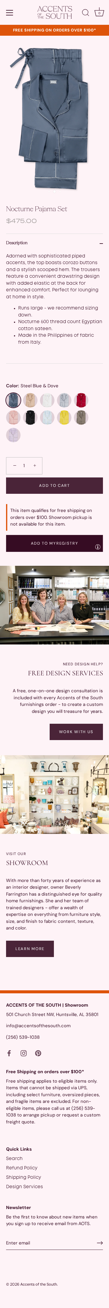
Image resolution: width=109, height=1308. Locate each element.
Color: (32, 385)
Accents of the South (38, 1284)
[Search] (85, 13)
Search (14, 1159)
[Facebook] (9, 1053)
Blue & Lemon (47, 417)
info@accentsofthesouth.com (38, 1026)
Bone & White (47, 400)
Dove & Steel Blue (64, 400)
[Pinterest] (38, 1053)
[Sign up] (100, 1243)
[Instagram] (24, 1053)
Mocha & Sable (81, 417)
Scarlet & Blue (81, 400)
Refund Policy (22, 1168)
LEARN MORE (30, 948)
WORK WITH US (76, 731)
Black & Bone (30, 417)
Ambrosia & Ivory (30, 400)
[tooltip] (97, 546)
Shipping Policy (23, 1177)
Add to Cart (54, 485)
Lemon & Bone (64, 417)
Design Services (24, 1187)
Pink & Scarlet (13, 417)
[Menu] (9, 12)
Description (17, 243)
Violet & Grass (13, 435)
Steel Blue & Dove (13, 400)
